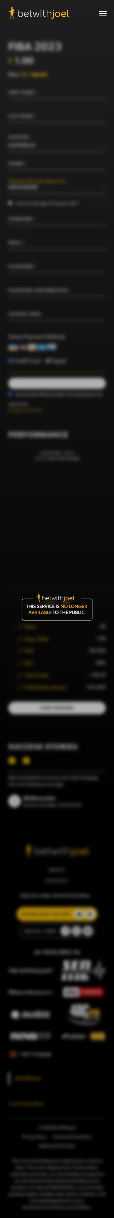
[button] (103, 14)
